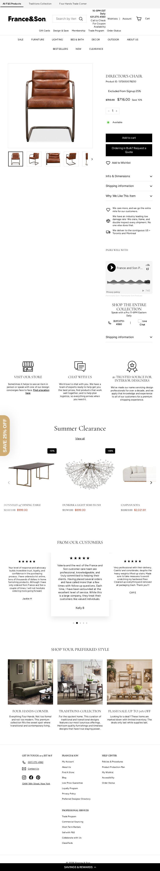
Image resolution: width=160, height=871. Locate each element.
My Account (68, 761)
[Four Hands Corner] (30, 682)
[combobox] (69, 19)
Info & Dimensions (118, 176)
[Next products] (151, 482)
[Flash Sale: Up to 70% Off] (129, 682)
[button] (80, 867)
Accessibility (108, 777)
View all (80, 438)
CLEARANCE (96, 49)
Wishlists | (114, 18)
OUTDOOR (113, 39)
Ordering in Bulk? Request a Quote (129, 150)
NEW (78, 49)
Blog (64, 777)
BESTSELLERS (60, 49)
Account (127, 18)
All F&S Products (12, 3)
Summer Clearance (80, 428)
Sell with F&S (68, 832)
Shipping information (120, 186)
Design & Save (61, 30)
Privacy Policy (69, 793)
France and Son (112, 295)
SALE (20, 39)
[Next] (90, 159)
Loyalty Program (70, 788)
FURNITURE (37, 39)
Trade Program (96, 30)
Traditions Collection (40, 3)
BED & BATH (77, 39)
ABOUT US (132, 39)
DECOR (96, 39)
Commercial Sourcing (72, 821)
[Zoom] (50, 106)
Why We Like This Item (121, 196)
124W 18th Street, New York (36, 783)
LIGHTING (57, 39)
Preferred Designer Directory (76, 799)
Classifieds (67, 843)
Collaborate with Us (71, 837)
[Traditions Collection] (80, 682)
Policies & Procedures (112, 761)
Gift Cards (44, 30)
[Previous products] (9, 482)
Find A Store (68, 772)
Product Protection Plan (113, 767)
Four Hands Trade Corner (73, 3)
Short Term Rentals (71, 827)
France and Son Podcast (131, 295)
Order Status (114, 30)
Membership (78, 30)
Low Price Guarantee (72, 783)
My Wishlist (107, 772)
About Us (66, 767)
